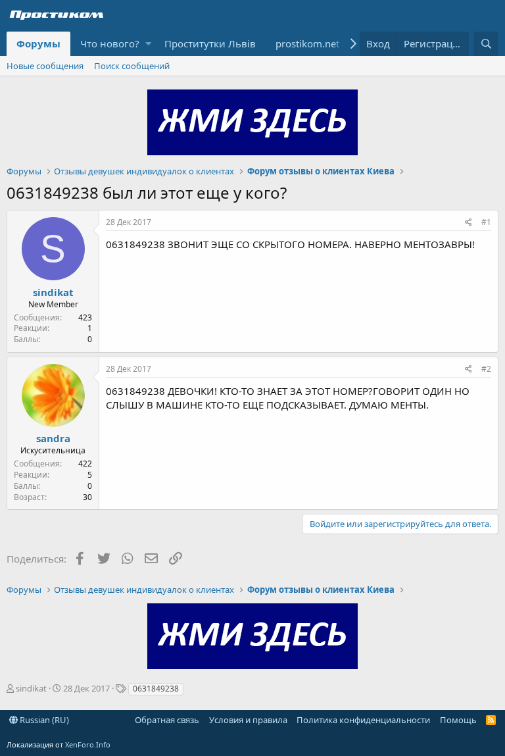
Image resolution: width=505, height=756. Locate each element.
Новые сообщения (45, 66)
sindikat (53, 292)
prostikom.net (307, 43)
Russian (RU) (43, 720)
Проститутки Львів (210, 43)
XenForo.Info (87, 744)
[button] (148, 44)
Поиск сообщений (132, 66)
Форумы (38, 43)
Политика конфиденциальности (363, 720)
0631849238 (156, 688)
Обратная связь (167, 720)
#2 (486, 368)
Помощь (458, 720)
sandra (53, 438)
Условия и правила (248, 720)
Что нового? (109, 43)
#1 (486, 222)
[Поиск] (485, 44)
